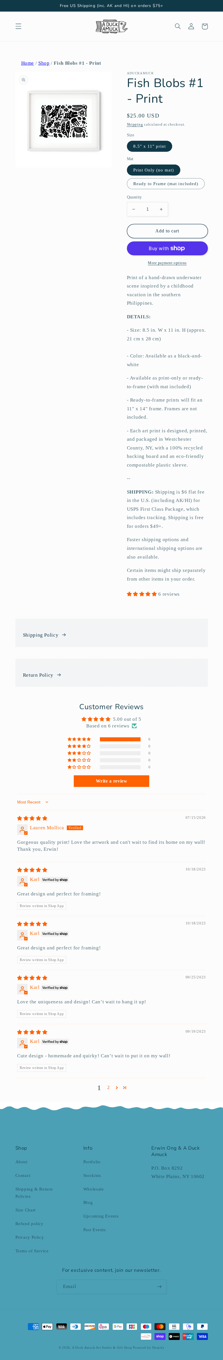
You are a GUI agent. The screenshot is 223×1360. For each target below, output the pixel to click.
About (21, 1161)
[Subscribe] (159, 1287)
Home (27, 63)
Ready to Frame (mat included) (165, 183)
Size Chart (25, 1210)
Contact (22, 1175)
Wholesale (93, 1189)
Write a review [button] (111, 781)
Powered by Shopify (148, 1347)
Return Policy (38, 675)
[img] (32, 818)
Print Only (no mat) (153, 170)
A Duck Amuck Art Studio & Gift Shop (102, 1347)
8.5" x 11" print (149, 146)
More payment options (167, 263)
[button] (18, 26)
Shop (44, 63)
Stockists (92, 1175)
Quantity (134, 197)
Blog (88, 1202)
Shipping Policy (40, 635)
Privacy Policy (29, 1237)
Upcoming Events (100, 1216)
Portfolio (92, 1161)
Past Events (94, 1229)
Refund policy (29, 1223)
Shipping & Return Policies (34, 1193)
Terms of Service (32, 1251)
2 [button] (108, 1087)
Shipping (135, 124)
